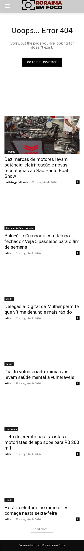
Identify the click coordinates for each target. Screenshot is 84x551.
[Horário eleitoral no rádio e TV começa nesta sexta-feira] (42, 483)
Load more (40, 529)
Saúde (9, 364)
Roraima (10, 151)
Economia (11, 429)
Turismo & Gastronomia (19, 228)
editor (8, 253)
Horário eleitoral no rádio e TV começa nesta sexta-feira (35, 510)
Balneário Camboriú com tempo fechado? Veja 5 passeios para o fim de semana (41, 241)
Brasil (9, 298)
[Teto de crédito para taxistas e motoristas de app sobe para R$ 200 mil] (42, 412)
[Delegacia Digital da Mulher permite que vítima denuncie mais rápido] (42, 282)
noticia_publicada (16, 182)
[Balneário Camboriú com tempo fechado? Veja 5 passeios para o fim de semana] (42, 211)
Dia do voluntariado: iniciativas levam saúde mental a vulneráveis (39, 374)
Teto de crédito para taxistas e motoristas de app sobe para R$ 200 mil (41, 442)
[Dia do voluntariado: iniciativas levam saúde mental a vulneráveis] (42, 347)
